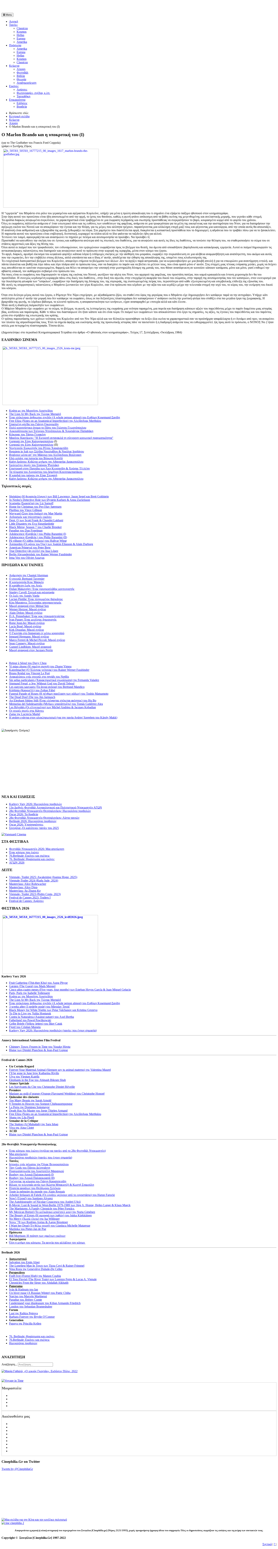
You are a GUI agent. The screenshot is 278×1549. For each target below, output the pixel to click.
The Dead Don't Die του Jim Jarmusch (32, 697)
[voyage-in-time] (12, 1380)
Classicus (22, 28)
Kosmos (21, 31)
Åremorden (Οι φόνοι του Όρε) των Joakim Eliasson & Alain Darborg (51, 544)
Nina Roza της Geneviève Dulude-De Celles (35, 1269)
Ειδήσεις (22, 103)
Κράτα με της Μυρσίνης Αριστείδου (31, 410)
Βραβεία (22, 106)
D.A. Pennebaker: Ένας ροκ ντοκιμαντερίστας (36, 616)
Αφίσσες (22, 89)
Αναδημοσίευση (26, 82)
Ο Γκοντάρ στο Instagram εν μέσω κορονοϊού (36, 633)
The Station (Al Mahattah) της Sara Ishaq (33, 1124)
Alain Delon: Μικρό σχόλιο (25, 612)
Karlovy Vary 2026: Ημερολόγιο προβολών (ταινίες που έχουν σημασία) (53, 1030)
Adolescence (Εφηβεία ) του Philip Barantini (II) (38, 537)
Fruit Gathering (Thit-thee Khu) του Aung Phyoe (38, 982)
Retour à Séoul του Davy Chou (28, 663)
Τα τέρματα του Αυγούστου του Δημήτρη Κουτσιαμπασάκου (45, 471)
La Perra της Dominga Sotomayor (29, 1107)
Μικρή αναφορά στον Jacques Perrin (31, 650)
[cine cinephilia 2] (13, 1523)
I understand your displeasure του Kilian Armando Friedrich (45, 1303)
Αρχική (13, 21)
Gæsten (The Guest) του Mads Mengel (32, 986)
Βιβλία (21, 76)
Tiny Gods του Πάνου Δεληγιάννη (29, 1167)
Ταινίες (13, 24)
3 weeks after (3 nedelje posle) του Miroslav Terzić (39, 1006)
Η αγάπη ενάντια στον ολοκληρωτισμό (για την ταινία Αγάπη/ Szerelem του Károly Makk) (63, 717)
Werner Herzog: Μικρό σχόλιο (27, 609)
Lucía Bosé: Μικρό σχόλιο (25, 626)
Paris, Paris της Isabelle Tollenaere (29, 993)
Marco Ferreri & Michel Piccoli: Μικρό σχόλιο (37, 640)
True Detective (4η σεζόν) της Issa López (33, 551)
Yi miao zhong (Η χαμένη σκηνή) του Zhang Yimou (40, 666)
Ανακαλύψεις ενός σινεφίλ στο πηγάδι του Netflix (39, 676)
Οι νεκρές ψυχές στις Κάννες (26, 710)
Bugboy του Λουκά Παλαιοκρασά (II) (32, 1178)
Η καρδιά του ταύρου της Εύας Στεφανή (33, 475)
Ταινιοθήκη (23, 96)
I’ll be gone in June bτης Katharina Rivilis (34, 1073)
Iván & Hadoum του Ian (23, 1289)
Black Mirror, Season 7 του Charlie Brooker (35, 527)
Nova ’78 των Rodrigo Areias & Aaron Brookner (38, 1222)
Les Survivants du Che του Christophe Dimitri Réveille (42, 1086)
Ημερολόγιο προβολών (23, 1343)
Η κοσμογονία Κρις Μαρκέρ (26, 582)
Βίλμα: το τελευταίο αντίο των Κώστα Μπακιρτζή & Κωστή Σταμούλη (51, 1184)
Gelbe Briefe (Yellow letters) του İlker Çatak (35, 1023)
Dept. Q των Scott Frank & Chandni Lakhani (36, 520)
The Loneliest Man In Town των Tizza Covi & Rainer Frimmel (46, 1265)
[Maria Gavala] (40, 1371)
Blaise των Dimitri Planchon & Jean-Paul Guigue (38, 1050)
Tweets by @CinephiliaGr (17, 1469)
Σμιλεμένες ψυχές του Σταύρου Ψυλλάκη (34, 465)
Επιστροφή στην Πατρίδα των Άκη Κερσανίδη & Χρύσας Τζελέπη (49, 468)
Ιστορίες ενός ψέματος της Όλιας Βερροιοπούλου (39, 1164)
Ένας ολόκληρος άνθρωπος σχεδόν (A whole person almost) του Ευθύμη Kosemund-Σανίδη (64, 417)
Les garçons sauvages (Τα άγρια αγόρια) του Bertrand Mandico (47, 686)
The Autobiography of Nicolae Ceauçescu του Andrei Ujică (45, 1201)
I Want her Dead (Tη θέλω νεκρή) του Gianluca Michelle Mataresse (49, 1225)
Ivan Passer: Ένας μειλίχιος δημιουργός (33, 619)
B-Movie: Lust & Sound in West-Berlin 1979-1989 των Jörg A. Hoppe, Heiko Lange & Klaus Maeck (69, 1205)
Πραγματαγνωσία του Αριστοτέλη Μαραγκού (36, 1171)
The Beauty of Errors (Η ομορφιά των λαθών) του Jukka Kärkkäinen (50, 1215)
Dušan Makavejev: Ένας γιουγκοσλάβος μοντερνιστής (41, 589)
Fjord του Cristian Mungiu (25, 1027)
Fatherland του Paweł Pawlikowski (30, 1020)
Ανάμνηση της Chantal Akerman (28, 575)
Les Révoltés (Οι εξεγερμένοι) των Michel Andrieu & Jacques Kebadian (52, 707)
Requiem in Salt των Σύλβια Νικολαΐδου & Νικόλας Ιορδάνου (46, 451)
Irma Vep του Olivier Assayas (26, 557)
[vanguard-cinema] (14, 834)
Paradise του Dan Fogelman (26, 530)
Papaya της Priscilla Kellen (25, 1323)
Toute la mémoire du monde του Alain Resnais (37, 1191)
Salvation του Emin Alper (24, 1262)
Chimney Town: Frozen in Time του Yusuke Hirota (39, 1046)
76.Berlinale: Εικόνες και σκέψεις (29, 1339)
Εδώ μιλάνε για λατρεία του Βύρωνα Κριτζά (36, 458)
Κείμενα (14, 65)
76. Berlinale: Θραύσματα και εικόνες (31, 1336)
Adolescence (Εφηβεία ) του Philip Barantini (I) (37, 533)
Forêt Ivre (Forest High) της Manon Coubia (35, 1275)
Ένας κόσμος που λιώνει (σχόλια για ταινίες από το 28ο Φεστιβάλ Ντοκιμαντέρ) (57, 1150)
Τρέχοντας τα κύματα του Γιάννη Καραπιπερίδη (37, 1181)
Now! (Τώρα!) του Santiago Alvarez (31, 1198)
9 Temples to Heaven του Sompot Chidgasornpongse (40, 1103)
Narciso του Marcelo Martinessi (28, 1296)
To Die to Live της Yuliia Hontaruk (30, 1013)
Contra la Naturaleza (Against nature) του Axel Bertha (41, 1016)
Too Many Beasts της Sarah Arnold (30, 1100)
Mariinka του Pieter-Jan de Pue (27, 1229)
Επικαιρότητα (17, 99)
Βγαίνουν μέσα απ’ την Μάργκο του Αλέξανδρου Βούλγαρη (45, 454)
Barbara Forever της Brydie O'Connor (32, 1316)
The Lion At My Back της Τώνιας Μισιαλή (35, 414)
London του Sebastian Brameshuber (30, 1306)
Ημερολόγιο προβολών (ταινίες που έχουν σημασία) (40, 1157)
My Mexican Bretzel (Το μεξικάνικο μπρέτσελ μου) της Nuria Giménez (52, 1212)
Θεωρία (21, 79)
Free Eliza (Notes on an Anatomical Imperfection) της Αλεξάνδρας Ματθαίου (55, 420)
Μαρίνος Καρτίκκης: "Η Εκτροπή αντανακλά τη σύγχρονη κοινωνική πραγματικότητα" (61, 437)
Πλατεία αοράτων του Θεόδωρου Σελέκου (35, 1188)
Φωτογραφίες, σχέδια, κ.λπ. (33, 93)
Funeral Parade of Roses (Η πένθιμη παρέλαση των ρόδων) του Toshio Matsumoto (58, 693)
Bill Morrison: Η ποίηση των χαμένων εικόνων (37, 1235)
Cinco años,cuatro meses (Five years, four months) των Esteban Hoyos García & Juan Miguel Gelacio (70, 989)
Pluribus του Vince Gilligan (25, 510)
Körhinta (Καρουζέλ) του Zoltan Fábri (32, 690)
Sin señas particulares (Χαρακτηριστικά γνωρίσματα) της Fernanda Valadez (54, 680)
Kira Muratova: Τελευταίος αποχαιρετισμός (35, 602)
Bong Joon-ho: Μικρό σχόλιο (27, 623)
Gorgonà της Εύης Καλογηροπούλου (31, 441)
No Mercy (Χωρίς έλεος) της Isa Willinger (34, 1218)
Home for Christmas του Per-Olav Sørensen (35, 506)
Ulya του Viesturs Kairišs (24, 1076)
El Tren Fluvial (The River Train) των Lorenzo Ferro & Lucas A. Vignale (53, 1279)
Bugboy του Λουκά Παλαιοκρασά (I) (31, 1174)
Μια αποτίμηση (18, 1154)
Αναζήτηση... (9, 1364)
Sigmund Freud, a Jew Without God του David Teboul (41, 683)
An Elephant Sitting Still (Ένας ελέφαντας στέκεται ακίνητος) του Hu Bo (52, 700)
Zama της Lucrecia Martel (24, 714)
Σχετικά (267, 1544)
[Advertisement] (46, 7)
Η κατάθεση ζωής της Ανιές (25, 585)
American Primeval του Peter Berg (29, 547)
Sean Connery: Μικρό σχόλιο (27, 643)
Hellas (20, 35)
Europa (21, 38)
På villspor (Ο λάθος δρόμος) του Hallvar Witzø (38, 540)
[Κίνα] (34, 1519)
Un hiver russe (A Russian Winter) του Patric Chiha (40, 1292)
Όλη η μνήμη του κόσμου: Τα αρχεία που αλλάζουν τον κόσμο (47, 1242)
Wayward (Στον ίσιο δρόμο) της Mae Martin (35, 513)
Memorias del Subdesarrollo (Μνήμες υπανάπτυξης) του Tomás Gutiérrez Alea (56, 703)
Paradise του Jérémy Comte (25, 1299)
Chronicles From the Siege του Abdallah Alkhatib (38, 1282)
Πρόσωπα (15, 45)
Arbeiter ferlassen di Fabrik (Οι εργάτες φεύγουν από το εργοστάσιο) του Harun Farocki (62, 1195)
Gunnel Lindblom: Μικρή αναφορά (30, 646)
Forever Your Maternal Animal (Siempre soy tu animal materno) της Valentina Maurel (60, 1069)
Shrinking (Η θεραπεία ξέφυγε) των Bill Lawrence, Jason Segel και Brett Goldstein (59, 496)
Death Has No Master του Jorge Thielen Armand (38, 1110)
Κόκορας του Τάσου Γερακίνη (27, 434)
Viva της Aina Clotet (21, 1127)
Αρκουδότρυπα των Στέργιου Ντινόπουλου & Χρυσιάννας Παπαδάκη (51, 431)
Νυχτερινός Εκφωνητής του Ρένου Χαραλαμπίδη (38, 448)
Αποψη (21, 69)
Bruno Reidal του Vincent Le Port (29, 673)
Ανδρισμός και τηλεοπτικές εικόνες (30, 516)
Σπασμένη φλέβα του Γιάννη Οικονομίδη (33, 424)
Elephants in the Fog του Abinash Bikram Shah (37, 1080)
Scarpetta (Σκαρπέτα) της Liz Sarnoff (31, 503)
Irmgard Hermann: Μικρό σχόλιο (29, 636)
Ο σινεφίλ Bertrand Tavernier (26, 578)
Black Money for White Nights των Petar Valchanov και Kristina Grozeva (53, 1010)
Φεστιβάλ (22, 72)
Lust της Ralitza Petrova (23, 1313)
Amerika (22, 41)
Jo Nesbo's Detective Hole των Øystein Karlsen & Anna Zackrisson (49, 499)
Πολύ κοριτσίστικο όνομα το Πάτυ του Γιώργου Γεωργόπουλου (47, 427)
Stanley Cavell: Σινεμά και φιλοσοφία (31, 592)
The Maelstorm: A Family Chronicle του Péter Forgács (42, 1208)
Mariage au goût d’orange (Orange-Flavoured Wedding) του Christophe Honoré (57, 1093)
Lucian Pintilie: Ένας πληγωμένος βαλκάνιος (36, 599)
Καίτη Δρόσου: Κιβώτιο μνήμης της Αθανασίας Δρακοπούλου (46, 461)
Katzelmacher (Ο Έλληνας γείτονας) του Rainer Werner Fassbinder (49, 669)
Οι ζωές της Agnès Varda (24, 595)
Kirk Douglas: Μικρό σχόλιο (26, 629)
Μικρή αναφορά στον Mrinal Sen (29, 606)
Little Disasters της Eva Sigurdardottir (31, 523)
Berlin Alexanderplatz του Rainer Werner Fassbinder (40, 554)
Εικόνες (14, 86)
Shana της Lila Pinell (21, 1117)
